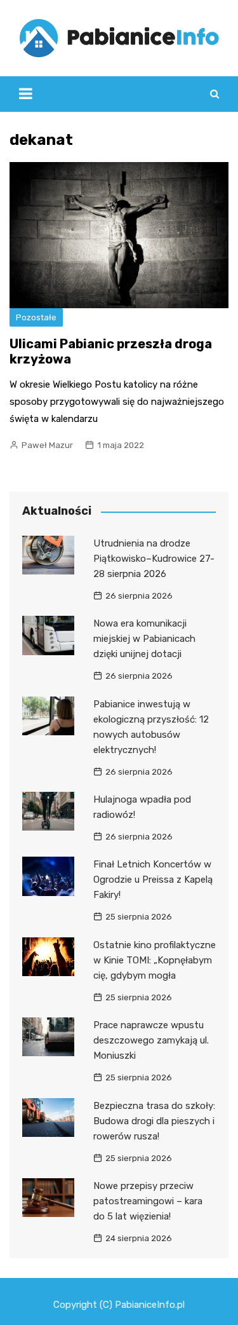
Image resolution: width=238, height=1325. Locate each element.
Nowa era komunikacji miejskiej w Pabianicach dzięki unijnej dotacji (144, 639)
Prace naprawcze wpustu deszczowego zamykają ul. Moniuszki (151, 1040)
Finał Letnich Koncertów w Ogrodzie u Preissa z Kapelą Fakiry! (153, 879)
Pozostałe (36, 317)
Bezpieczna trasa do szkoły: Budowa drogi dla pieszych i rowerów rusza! (154, 1121)
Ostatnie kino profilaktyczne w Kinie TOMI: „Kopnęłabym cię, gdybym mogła (154, 960)
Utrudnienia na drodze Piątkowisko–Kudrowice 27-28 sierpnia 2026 (154, 559)
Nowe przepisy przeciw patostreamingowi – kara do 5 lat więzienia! (147, 1201)
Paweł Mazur (47, 445)
